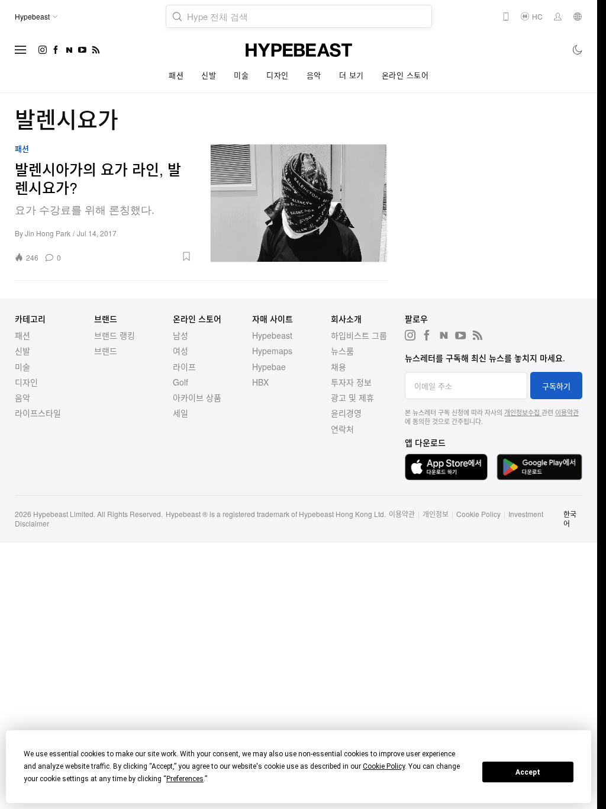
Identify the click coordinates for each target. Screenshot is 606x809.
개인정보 (436, 514)
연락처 (342, 429)
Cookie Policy (478, 514)
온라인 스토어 (405, 75)
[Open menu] (21, 50)
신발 (208, 75)
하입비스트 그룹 (359, 335)
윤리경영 (346, 413)
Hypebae (269, 367)
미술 (241, 75)
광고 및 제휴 (352, 397)
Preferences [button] (185, 779)
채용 (338, 367)
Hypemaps (272, 351)
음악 (314, 75)
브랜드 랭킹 (114, 335)
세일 (180, 413)
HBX (260, 382)
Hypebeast (272, 335)
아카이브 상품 (197, 397)
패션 (176, 75)
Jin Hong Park (47, 233)
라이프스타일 (38, 413)
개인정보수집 (522, 412)
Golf (180, 382)
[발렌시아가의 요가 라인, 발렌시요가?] (299, 203)
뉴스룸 (342, 351)
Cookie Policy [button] (384, 766)
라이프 (184, 367)
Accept (527, 772)
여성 (180, 351)
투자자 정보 (351, 382)
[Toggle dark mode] (578, 50)
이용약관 (567, 412)
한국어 (569, 518)
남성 (180, 335)
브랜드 (105, 351)
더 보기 (351, 75)
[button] (130, 256)
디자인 (277, 75)
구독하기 (556, 385)
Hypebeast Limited (63, 514)
